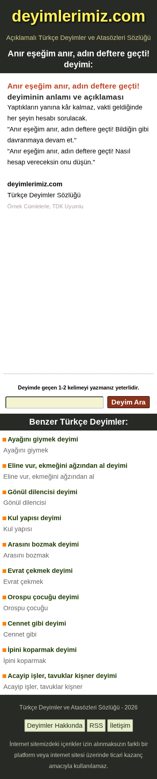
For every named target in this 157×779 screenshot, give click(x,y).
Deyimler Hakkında (55, 725)
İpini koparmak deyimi (42, 649)
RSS (96, 725)
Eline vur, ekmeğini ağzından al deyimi (67, 465)
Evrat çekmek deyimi (40, 570)
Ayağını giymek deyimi (43, 439)
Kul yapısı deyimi (34, 518)
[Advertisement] (78, 291)
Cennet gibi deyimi (37, 623)
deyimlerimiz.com (78, 16)
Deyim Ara (128, 402)
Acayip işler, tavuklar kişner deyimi (62, 675)
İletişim (120, 725)
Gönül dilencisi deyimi (42, 492)
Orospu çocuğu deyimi (43, 597)
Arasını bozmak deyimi (43, 544)
